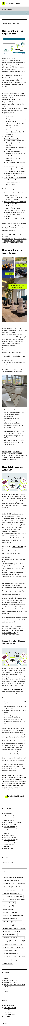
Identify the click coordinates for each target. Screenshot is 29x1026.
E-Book (6, 893)
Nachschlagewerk (19, 928)
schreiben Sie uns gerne (9, 633)
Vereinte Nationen (8, 947)
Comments (7, 1012)
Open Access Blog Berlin (10, 989)
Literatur (18, 922)
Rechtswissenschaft (19, 941)
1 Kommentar (13, 459)
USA (20, 944)
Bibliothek (6, 884)
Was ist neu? (23, 239)
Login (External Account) (10, 1008)
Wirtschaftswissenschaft (10, 950)
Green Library (9, 783)
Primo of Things (17, 689)
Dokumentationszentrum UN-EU (12, 890)
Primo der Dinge (9, 494)
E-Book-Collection (16, 893)
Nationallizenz (7, 931)
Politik (21, 938)
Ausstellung (15, 880)
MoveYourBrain (19, 241)
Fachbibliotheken (6, 237)
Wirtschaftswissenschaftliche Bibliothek (14, 957)
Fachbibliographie (8, 906)
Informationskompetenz (10, 918)
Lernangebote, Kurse (9, 829)
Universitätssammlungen (10, 842)
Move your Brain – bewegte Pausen (13, 32)
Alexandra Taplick (6, 235)
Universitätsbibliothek (7, 239)
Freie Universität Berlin (10, 912)
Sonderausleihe (18, 787)
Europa (5, 899)
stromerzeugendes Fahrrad (10, 226)
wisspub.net (7, 991)
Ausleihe (4, 781)
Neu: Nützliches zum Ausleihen (12, 468)
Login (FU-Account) (9, 1005)
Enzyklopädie (18, 896)
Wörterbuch (7, 960)
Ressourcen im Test (9, 837)
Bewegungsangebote (9, 241)
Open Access (18, 931)
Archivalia (6, 978)
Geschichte (7, 915)
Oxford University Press (10, 934)
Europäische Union (9, 903)
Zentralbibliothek (9, 160)
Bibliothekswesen (12, 453)
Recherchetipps (8, 835)
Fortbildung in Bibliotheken (10, 980)
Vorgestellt (17, 239)
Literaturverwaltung (9, 925)
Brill (14, 884)
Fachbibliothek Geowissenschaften (14, 210)
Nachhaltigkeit (7, 928)
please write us (19, 768)
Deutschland (16, 887)
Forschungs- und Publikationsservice (13, 822)
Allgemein (4, 453)
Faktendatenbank (8, 909)
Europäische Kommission (17, 899)
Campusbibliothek (9, 117)
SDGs (11, 787)
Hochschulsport (10, 100)
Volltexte (19, 947)
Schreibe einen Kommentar (16, 242)
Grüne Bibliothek (17, 783)
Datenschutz (7, 1016)
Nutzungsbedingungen (9, 1014)
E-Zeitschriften (7, 896)
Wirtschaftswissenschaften (11, 953)
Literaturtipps (7, 831)
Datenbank (21, 884)
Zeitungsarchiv (17, 960)
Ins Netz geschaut (8, 824)
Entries (7, 1010)
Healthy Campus (12, 102)
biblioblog (7, 9)
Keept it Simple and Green (10, 982)
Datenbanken (7, 818)
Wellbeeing (5, 242)
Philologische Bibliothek (10, 938)
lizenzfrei (20, 925)
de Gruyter (6, 887)
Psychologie (7, 941)
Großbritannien (18, 915)
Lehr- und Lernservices (17, 237)
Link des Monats (8, 922)
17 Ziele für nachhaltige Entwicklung (13, 877)
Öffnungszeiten (8, 963)
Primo (8, 787)
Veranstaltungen (8, 844)
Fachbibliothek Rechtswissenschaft (14, 171)
